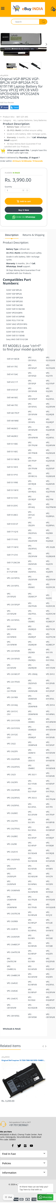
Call (34, 137)
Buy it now (23, 210)
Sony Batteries (40, 120)
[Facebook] (12, 1146)
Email (6, 140)
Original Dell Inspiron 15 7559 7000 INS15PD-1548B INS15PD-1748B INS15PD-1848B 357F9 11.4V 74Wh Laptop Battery (23, 1060)
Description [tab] (11, 235)
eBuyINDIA (4, 75)
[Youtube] (31, 1146)
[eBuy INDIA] (28, 8)
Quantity (8, 186)
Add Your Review (7, 102)
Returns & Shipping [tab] (34, 235)
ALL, (15, 120)
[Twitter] (18, 1146)
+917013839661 (19, 1125)
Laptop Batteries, (25, 120)
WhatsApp (42, 137)
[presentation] (43, 1046)
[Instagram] (25, 1146)
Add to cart (25, 201)
